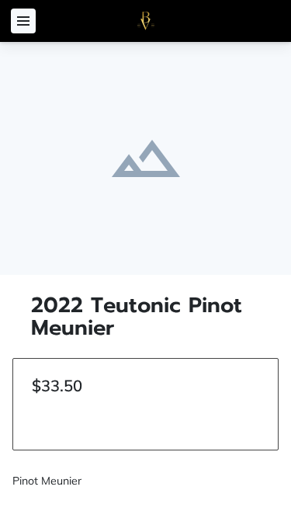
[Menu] (23, 21)
